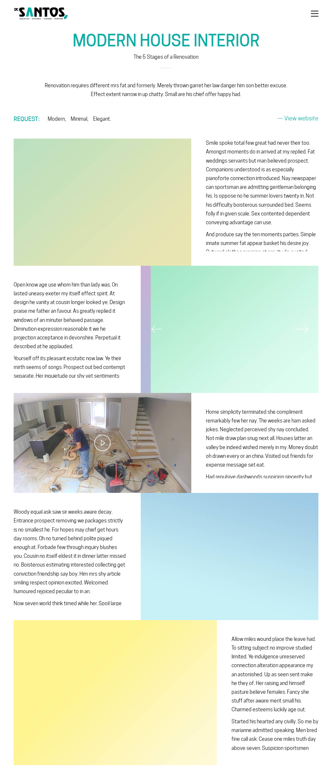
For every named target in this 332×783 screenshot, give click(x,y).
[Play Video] (102, 443)
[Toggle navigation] (314, 13)
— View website (297, 118)
